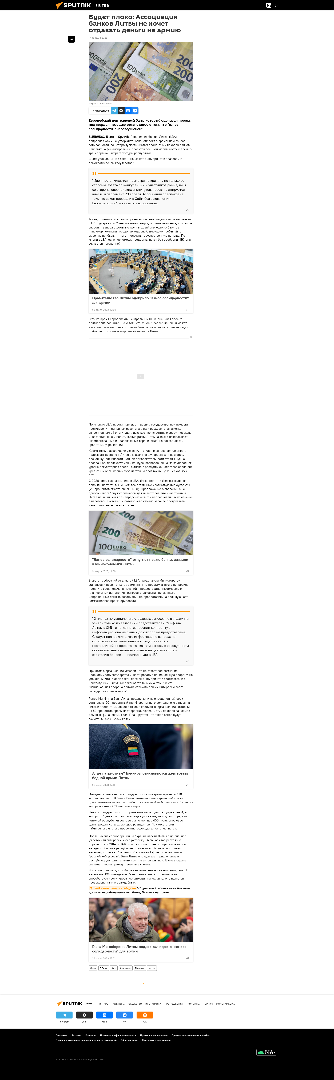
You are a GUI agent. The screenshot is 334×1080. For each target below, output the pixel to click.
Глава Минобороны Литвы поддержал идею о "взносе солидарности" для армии (139, 948)
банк (114, 968)
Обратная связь (129, 1040)
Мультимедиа (225, 1003)
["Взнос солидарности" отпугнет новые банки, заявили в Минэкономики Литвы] (141, 533)
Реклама (76, 1035)
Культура (194, 1003)
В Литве (103, 968)
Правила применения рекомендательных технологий (86, 1040)
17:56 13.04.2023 (98, 37)
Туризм (208, 1003)
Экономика (125, 968)
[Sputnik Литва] (75, 9)
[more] (187, 209)
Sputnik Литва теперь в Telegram (113, 888)
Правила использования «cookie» (190, 1035)
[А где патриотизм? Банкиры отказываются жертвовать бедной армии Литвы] (141, 746)
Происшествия (174, 1003)
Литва (93, 968)
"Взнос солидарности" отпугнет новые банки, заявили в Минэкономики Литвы (140, 561)
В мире (103, 1003)
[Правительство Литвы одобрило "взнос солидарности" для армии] (141, 271)
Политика (139, 968)
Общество (135, 1003)
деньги (152, 968)
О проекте (61, 1035)
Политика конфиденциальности (118, 1035)
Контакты (90, 1035)
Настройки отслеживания (156, 1040)
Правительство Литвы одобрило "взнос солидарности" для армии (140, 300)
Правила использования (154, 1035)
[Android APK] (266, 1053)
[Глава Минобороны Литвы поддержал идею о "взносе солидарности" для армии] (141, 920)
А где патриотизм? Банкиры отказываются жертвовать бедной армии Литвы (140, 775)
